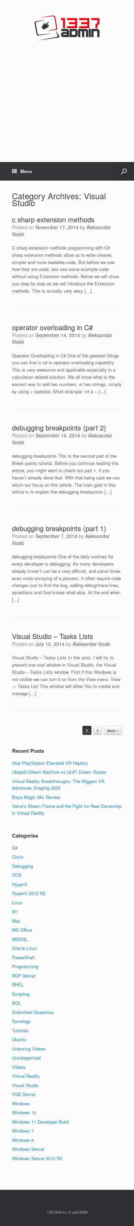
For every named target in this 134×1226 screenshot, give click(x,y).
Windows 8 (23, 1140)
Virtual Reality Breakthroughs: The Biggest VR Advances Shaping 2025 (58, 784)
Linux (17, 902)
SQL (16, 1003)
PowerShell (23, 957)
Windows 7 (23, 1130)
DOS (17, 875)
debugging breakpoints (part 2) (59, 428)
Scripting (21, 994)
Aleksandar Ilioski (91, 643)
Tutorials (20, 1030)
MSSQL (20, 939)
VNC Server (24, 1094)
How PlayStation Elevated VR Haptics (50, 763)
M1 (15, 911)
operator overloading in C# (52, 327)
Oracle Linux (24, 948)
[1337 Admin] (67, 28)
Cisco (17, 856)
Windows (21, 1103)
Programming (25, 966)
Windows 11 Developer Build (40, 1121)
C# (15, 847)
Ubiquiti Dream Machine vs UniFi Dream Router (59, 772)
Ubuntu (19, 1039)
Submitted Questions (33, 1012)
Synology (21, 1021)
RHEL (18, 984)
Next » (113, 730)
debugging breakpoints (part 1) (59, 528)
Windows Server (28, 1149)
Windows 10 (24, 1112)
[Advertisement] (67, 114)
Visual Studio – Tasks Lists (52, 636)
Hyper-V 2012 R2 (28, 893)
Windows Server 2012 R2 (37, 1158)
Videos (19, 1067)
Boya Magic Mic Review (36, 797)
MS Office (22, 929)
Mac (16, 921)
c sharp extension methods (53, 219)
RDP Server (24, 975)
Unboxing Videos (29, 1048)
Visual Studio (25, 1085)
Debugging (22, 866)
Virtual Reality (26, 1076)
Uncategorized (26, 1057)
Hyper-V (19, 884)
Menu (26, 171)
